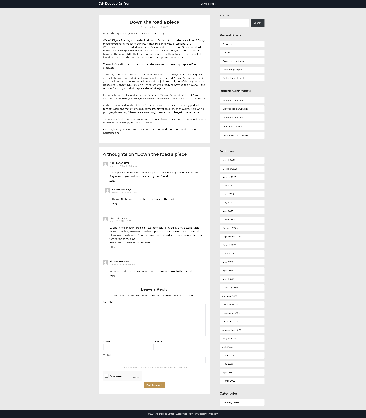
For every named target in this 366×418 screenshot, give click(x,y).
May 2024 (227, 262)
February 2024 (230, 287)
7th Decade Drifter (114, 4)
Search (224, 15)
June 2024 (228, 253)
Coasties (226, 44)
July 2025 (227, 185)
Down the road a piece (234, 61)
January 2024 (229, 296)
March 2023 (228, 380)
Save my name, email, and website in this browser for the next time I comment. (154, 367)
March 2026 (228, 160)
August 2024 (229, 245)
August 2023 (229, 338)
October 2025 (230, 168)
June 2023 (228, 355)
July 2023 (227, 347)
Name (107, 341)
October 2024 (230, 228)
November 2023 (231, 313)
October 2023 (230, 321)
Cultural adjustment (233, 78)
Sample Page (208, 3)
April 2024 (227, 270)
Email (159, 341)
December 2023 (231, 304)
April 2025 (227, 211)
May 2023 (227, 363)
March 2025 (228, 219)
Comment (110, 301)
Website (108, 355)
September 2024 (231, 236)
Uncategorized (230, 402)
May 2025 (227, 202)
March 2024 (228, 279)
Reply (112, 180)
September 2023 (231, 330)
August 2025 (229, 177)
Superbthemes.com (208, 414)
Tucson (226, 52)
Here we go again (232, 69)
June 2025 (228, 194)
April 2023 (227, 372)
